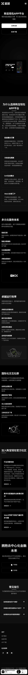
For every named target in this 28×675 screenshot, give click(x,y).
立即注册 (14, 26)
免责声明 (4, 639)
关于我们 (4, 636)
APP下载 (4, 642)
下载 (22, 671)
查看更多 (6, 484)
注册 (18, 671)
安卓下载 (14, 32)
